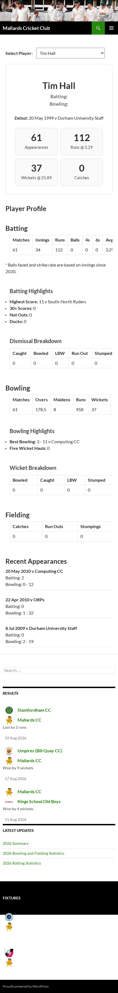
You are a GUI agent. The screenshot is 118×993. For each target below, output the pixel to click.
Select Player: (19, 53)
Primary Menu (111, 28)
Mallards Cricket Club (26, 28)
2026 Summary (16, 843)
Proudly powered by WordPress (26, 986)
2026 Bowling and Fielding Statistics (33, 853)
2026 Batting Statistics (22, 863)
